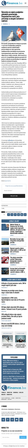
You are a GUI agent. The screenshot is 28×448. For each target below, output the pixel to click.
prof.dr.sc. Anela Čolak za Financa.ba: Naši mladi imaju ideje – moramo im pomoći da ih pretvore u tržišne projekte (14, 378)
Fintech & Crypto (6, 328)
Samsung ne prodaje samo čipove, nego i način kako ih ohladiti (12, 291)
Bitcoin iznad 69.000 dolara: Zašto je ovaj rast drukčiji (13, 325)
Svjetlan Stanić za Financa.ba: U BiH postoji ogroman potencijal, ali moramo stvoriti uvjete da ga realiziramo (13, 371)
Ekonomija (13, 244)
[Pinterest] (15, 214)
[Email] (25, 214)
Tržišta (3, 304)
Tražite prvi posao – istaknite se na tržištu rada (7, 345)
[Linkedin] (21, 214)
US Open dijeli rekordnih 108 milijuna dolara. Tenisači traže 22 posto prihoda (14, 308)
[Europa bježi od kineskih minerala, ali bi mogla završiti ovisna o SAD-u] (5, 271)
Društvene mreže (6, 320)
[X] (11, 214)
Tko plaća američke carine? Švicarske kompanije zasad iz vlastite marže (16, 260)
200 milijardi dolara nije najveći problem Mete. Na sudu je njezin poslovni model (11, 316)
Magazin (3, 311)
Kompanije (13, 253)
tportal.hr (8, 181)
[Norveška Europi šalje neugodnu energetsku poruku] (5, 241)
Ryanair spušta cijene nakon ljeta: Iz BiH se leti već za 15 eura (18, 250)
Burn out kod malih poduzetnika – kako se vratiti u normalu (20, 346)
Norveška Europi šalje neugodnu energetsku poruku (17, 240)
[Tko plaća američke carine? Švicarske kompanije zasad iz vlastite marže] (5, 260)
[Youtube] (17, 419)
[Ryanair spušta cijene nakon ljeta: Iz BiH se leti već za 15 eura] (5, 250)
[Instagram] (12, 419)
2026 (12, 235)
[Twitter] (21, 419)
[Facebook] (8, 214)
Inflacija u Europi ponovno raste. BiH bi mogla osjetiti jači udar (13, 284)
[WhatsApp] (18, 214)
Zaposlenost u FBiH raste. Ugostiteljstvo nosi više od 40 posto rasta (13, 300)
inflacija (10, 140)
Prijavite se (23, 437)
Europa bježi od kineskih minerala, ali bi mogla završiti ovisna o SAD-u (17, 270)
